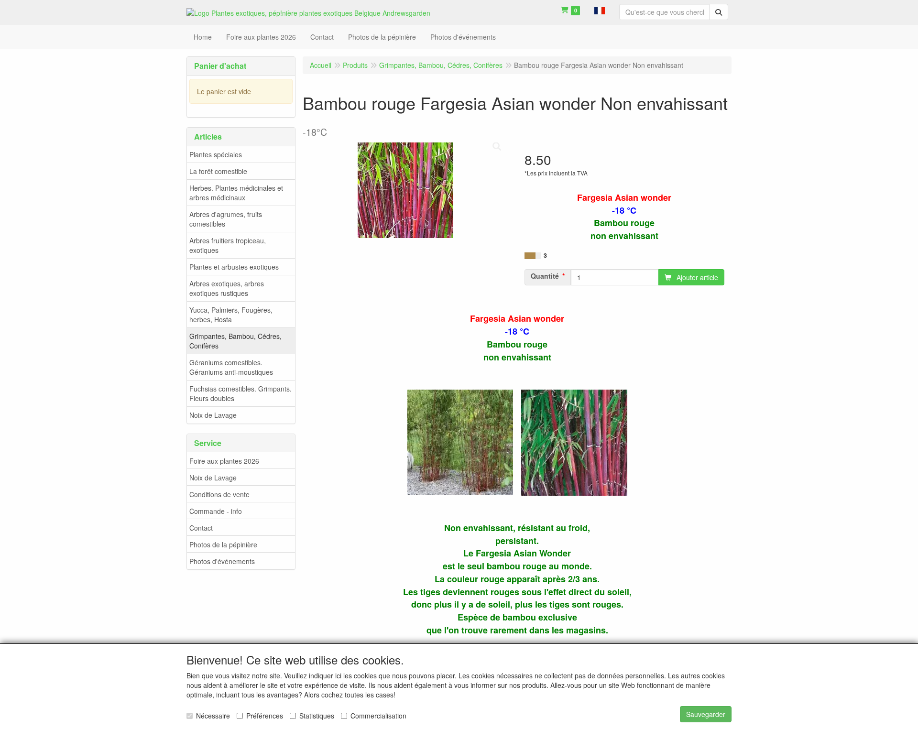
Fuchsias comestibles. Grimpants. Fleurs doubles (240, 393)
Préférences (264, 715)
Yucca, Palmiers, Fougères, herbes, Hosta (231, 314)
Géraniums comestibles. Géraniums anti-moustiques (231, 367)
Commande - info (215, 511)
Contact (201, 528)
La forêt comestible (218, 171)
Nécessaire (213, 715)
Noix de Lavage (213, 415)
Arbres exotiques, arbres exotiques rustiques (226, 288)
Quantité (545, 275)
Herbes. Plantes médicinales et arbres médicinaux (236, 192)
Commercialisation (378, 715)
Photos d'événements (222, 561)
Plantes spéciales (215, 154)
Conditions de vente (219, 494)
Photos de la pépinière (223, 544)
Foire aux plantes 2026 (224, 461)
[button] (599, 9)
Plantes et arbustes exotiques (234, 267)
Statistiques (316, 715)
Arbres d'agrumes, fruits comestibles (225, 218)
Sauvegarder (705, 714)
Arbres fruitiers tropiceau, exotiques (227, 245)
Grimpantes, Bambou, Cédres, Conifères (235, 340)
